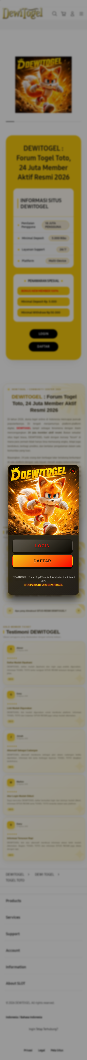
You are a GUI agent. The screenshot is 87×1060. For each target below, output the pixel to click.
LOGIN (42, 546)
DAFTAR (42, 561)
